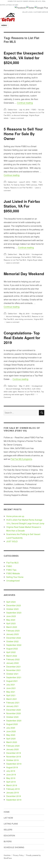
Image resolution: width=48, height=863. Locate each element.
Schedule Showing (14, 847)
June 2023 (11, 616)
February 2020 (13, 745)
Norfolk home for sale (20, 112)
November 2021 (13, 670)
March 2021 (11, 698)
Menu (4, 25)
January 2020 (12, 749)
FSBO (33, 109)
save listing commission (24, 319)
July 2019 (10, 770)
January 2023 (12, 634)
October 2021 (12, 673)
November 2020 (13, 713)
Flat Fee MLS (12, 562)
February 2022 (13, 659)
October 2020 (12, 716)
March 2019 (11, 785)
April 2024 (11, 601)
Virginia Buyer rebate (34, 260)
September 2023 (13, 612)
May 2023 (10, 619)
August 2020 (12, 724)
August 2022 (12, 648)
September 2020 (13, 720)
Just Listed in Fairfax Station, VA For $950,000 (22, 206)
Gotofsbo (7, 855)
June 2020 (11, 731)
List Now (8, 817)
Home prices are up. (15, 516)
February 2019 (13, 788)
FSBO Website (13, 573)
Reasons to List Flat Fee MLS (21, 187)
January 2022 (12, 662)
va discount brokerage (20, 115)
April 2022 (11, 652)
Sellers (8, 829)
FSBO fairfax (36, 257)
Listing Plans (11, 823)
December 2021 (13, 666)
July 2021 (10, 684)
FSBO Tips (11, 569)
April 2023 (11, 623)
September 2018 (13, 799)
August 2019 (12, 767)
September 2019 (13, 763)
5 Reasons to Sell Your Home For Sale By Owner (23, 133)
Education (9, 835)
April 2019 (11, 781)
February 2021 (13, 702)
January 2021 (12, 706)
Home (7, 811)
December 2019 (13, 752)
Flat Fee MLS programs (21, 459)
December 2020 (13, 709)
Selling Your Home (14, 577)
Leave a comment (17, 118)
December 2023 (13, 605)
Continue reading (25, 102)
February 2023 (13, 630)
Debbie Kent (12, 109)
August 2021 (12, 680)
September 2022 (13, 644)
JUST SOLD (12, 541)
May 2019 (10, 778)
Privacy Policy (18, 855)
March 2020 (11, 742)
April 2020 (11, 738)
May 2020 (10, 734)
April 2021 (11, 695)
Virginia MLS (38, 319)
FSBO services (31, 185)
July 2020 (10, 727)
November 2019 (13, 756)
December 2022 (13, 637)
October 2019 (12, 760)
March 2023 (11, 626)
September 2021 (13, 677)
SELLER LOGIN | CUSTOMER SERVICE (35, 12)
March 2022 (11, 655)
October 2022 (12, 641)
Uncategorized (37, 254)
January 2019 (12, 792)
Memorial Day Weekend (24, 273)
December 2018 (13, 796)
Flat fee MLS (26, 257)
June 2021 (11, 688)
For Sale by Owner (18, 185)
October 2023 (12, 609)
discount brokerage (13, 257)
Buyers (8, 841)
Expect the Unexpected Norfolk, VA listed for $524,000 (23, 57)
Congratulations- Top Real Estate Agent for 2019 (22, 337)
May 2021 (10, 691)
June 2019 (11, 774)
